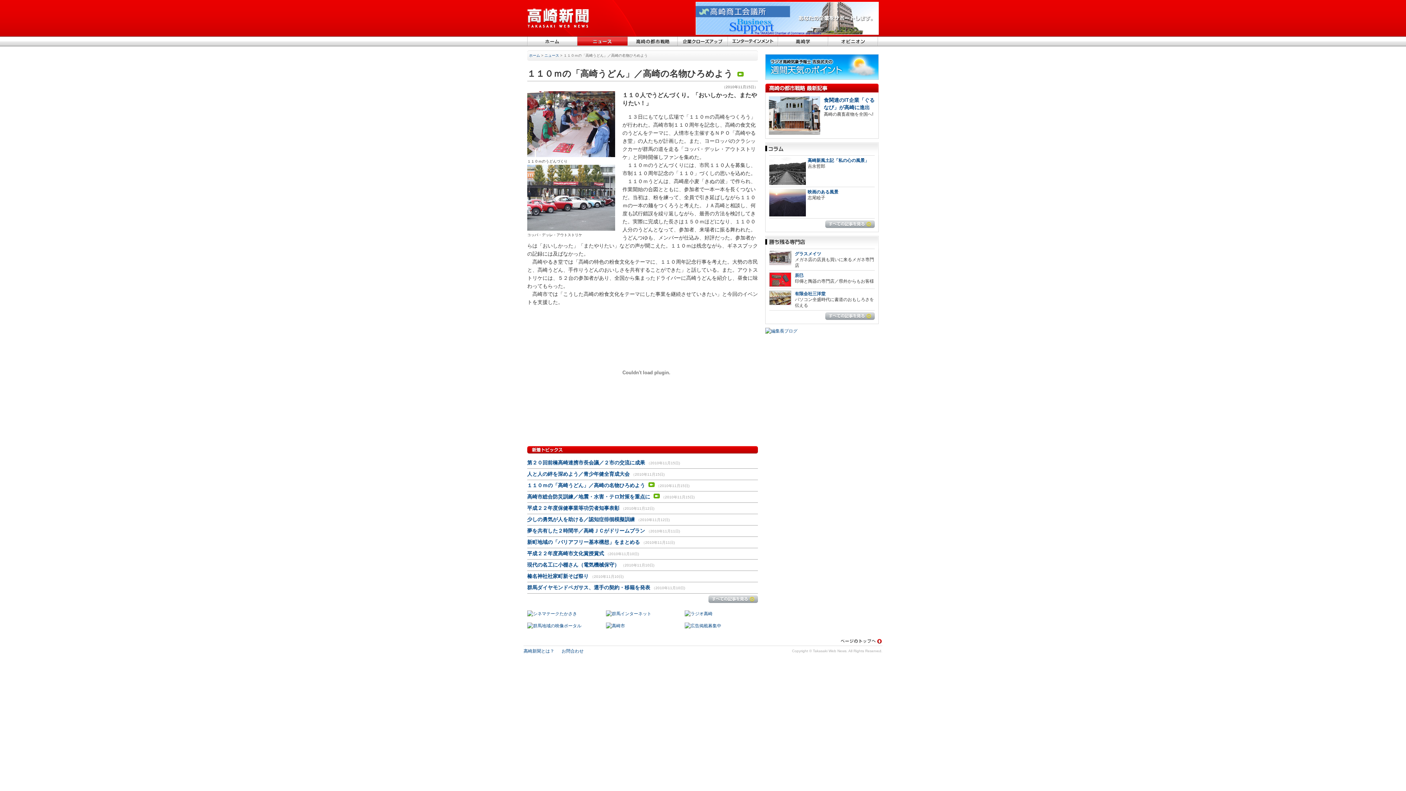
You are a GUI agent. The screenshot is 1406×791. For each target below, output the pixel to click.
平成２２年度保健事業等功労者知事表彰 (573, 508)
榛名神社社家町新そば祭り (558, 576)
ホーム (552, 42)
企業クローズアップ (703, 42)
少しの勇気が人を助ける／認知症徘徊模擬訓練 (581, 519)
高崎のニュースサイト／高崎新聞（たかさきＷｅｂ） (558, 18)
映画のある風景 (823, 191)
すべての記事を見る (733, 599)
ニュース (602, 42)
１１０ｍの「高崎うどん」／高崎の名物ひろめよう (587, 485)
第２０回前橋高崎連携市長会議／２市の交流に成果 (586, 462)
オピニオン (853, 42)
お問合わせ (573, 651)
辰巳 (799, 275)
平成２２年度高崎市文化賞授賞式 (565, 553)
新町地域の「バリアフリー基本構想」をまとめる (583, 542)
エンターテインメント (753, 42)
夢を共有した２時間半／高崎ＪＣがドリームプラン (586, 531)
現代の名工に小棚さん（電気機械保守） (573, 565)
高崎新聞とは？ (539, 651)
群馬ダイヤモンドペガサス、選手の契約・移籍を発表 (588, 587)
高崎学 (803, 42)
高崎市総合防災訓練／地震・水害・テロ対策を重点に (589, 497)
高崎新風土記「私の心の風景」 (838, 160)
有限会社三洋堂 (810, 293)
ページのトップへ (861, 641)
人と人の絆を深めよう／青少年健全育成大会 (578, 474)
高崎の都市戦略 (653, 42)
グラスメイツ (808, 253)
